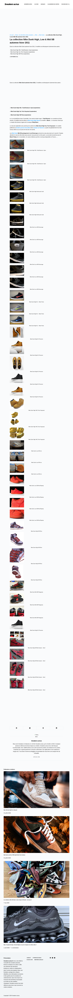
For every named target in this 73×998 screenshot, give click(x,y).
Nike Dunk (41, 35)
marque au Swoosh (38, 127)
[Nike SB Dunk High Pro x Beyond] (36, 789)
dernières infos (28, 4)
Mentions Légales (38, 959)
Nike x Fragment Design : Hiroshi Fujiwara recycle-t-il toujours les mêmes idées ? (20, 944)
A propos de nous (37, 957)
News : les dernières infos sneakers (24, 35)
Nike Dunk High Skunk (34, 120)
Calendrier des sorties (53, 4)
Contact (29, 957)
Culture (36, 4)
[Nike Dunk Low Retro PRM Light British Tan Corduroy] (36, 834)
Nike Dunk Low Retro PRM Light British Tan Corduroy (14, 854)
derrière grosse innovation (23, 127)
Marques (43, 4)
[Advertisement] (36, 19)
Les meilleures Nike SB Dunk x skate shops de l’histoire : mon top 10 (18, 899)
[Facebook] (16, 728)
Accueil (12, 35)
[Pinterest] (43, 728)
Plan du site (30, 959)
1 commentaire (15, 947)
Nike (36, 35)
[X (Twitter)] (29, 728)
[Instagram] (54, 957)
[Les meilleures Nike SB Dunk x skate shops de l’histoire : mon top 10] (36, 879)
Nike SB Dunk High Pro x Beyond (10, 810)
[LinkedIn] (56, 728)
